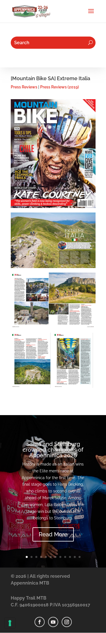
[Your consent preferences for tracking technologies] (10, 623)
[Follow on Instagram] (67, 622)
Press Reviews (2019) (59, 87)
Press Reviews (24, 87)
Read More (53, 534)
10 (70, 557)
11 (75, 557)
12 (80, 557)
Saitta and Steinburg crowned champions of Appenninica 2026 (53, 450)
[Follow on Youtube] (53, 622)
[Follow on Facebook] (39, 622)
